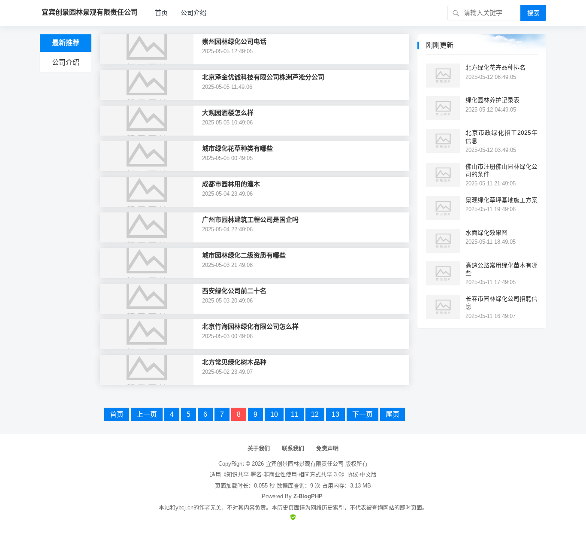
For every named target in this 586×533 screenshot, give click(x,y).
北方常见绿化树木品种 (234, 362)
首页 (161, 12)
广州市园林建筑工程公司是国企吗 (250, 219)
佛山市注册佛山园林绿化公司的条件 (501, 170)
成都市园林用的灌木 (231, 184)
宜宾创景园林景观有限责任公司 (305, 463)
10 (274, 414)
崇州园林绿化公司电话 (234, 41)
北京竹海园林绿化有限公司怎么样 (250, 326)
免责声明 (327, 448)
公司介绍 (193, 12)
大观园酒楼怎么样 (228, 112)
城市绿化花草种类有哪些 (237, 148)
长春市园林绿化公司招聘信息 (501, 302)
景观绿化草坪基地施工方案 (501, 200)
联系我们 (293, 448)
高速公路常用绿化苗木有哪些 (501, 269)
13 (335, 414)
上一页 (146, 414)
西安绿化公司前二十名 (234, 290)
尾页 (392, 414)
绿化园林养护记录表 (492, 100)
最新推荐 (65, 42)
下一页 (362, 414)
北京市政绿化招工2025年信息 (501, 136)
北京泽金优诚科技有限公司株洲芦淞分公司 (263, 77)
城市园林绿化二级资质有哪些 (244, 255)
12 (315, 414)
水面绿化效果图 (486, 232)
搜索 (533, 12)
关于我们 (259, 448)
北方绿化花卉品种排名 (495, 67)
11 (294, 414)
